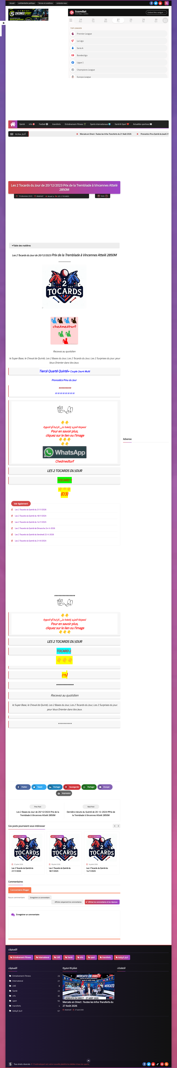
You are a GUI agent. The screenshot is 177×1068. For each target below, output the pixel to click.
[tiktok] (158, 1064)
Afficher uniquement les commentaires (68, 902)
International (44, 957)
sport (93, 957)
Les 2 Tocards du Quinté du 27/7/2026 (30, 509)
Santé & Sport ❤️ (122, 124)
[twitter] (156, 3)
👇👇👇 (64, 632)
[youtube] (160, 3)
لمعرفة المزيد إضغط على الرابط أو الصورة (64, 620)
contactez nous (62, 3)
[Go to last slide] (115, 826)
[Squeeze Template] (10, 1064)
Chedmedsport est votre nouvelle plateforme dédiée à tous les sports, (61, 1064)
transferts (56, 124)
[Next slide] (118, 826)
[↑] (88, 1061)
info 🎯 (32, 124)
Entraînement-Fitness (22, 957)
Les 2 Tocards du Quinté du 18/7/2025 (30, 516)
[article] (90, 810)
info (81, 957)
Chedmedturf (64, 461)
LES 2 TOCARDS (63, 196)
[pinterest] (162, 1064)
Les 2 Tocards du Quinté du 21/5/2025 (30, 541)
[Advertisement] (118, 98)
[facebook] (151, 3)
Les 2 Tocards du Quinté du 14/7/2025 (30, 522)
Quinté (22, 124)
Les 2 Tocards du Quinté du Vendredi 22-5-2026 (34, 534)
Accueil (12, 3)
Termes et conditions (45, 3)
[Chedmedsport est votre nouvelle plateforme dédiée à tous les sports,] (28, 15)
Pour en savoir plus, (64, 624)
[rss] (166, 1064)
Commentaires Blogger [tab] (19, 890)
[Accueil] (12, 124)
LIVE (58, 957)
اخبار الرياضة (123, 957)
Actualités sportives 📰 (142, 124)
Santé (70, 957)
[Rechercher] (167, 3)
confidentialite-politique (26, 3)
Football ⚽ (43, 124)
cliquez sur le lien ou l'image (64, 628)
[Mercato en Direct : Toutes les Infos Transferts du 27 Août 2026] (88, 986)
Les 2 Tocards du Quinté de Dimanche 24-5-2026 (35, 528)
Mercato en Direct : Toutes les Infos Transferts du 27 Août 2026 (77, 134)
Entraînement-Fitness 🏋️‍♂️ (75, 124)
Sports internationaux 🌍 (100, 124)
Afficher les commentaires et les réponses (103, 902)
